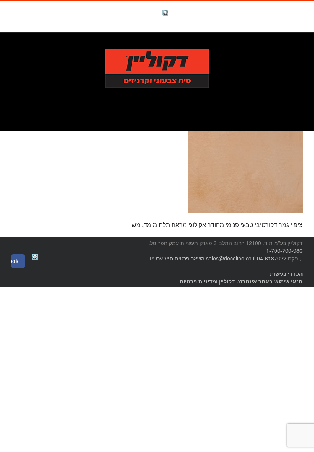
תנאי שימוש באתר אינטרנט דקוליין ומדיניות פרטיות (241, 281)
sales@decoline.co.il (230, 258)
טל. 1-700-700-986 (277, 44)
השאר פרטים (189, 258)
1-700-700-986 (284, 250)
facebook (146, 13)
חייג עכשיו (161, 258)
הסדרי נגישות (286, 273)
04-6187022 (271, 258)
